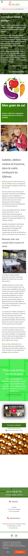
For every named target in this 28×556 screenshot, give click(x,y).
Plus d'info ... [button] (6, 548)
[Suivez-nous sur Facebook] (12, 536)
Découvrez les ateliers (14, 394)
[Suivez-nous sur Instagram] (16, 536)
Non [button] (8, 552)
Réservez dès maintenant (10, 344)
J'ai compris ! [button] (19, 552)
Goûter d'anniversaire (14, 428)
